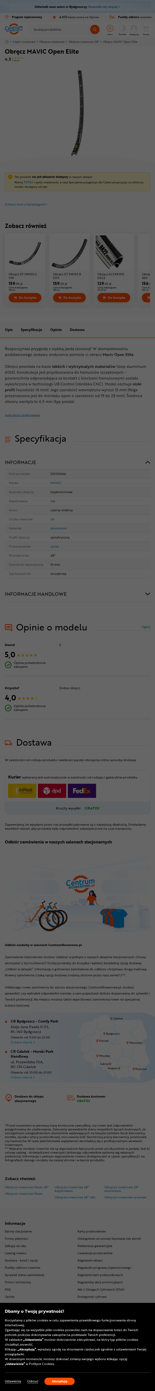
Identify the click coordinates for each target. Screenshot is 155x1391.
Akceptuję (59, 1381)
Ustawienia (13, 1381)
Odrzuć (32, 1381)
